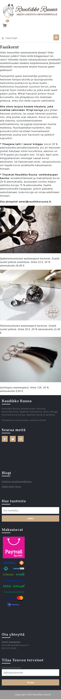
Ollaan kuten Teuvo (11, 486)
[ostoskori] (5, 26)
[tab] (56, 37)
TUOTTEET (11, 38)
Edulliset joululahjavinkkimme (17, 481)
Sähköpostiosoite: (12, 667)
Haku (30, 518)
